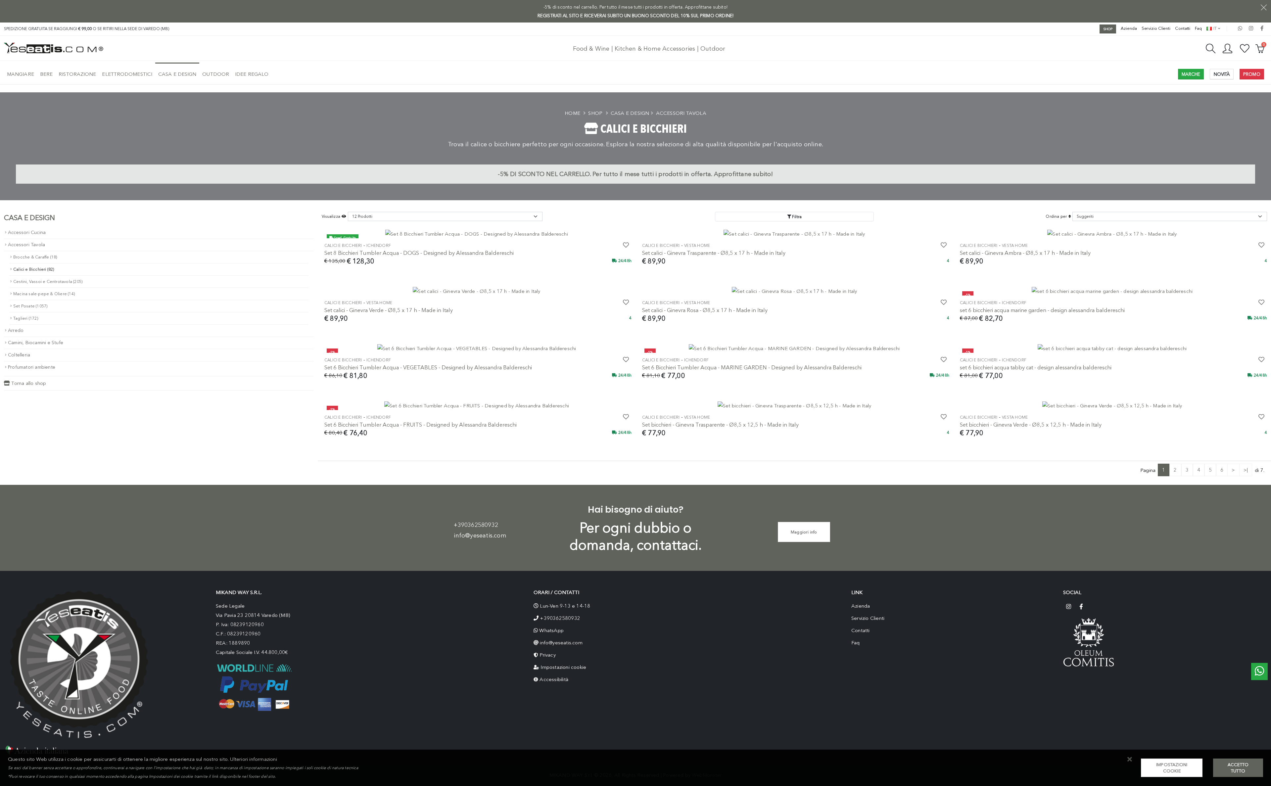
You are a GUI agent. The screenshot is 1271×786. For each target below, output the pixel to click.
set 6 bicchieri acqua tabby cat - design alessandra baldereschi (1035, 367)
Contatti (1182, 28)
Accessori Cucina (27, 232)
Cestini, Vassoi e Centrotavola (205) (47, 281)
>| (1246, 470)
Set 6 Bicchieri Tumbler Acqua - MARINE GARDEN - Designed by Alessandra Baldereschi (752, 367)
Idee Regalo (251, 74)
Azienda (1129, 28)
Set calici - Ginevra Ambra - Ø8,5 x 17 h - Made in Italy (1025, 253)
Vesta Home (697, 245)
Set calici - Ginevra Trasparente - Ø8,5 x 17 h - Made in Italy (713, 253)
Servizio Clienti (1156, 28)
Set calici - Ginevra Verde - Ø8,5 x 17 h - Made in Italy (388, 310)
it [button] (1214, 28)
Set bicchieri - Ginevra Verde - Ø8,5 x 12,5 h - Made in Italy (1031, 424)
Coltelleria (19, 355)
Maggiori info (804, 532)
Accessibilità (554, 679)
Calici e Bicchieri (343, 245)
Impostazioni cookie (563, 667)
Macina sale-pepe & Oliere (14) (44, 293)
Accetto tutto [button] (1238, 767)
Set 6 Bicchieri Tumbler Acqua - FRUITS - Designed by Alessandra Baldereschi (420, 424)
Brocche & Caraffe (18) (35, 256)
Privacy (547, 655)
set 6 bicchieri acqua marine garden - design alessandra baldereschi (1042, 310)
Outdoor (215, 74)
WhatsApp (551, 630)
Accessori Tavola (681, 113)
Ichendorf (378, 245)
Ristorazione (77, 74)
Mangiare (20, 74)
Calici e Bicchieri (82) (33, 269)
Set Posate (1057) (30, 305)
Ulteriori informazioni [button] (253, 759)
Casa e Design (177, 74)
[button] (1129, 760)
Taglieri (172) (25, 318)
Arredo (16, 330)
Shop (595, 113)
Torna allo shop (28, 383)
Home (572, 113)
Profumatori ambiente (31, 367)
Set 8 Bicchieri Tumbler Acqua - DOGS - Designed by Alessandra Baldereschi (419, 253)
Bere (46, 74)
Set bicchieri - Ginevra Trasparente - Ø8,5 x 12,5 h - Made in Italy (720, 424)
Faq (1198, 28)
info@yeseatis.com (480, 535)
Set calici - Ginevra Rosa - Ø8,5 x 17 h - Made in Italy (705, 310)
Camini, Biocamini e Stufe (35, 343)
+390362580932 (476, 525)
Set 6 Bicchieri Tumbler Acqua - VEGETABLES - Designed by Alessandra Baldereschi (428, 367)
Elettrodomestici (127, 74)
